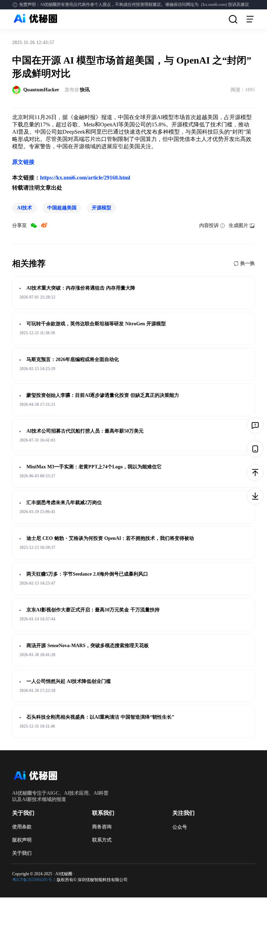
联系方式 (102, 840)
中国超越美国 (61, 207)
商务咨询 (102, 826)
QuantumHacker (41, 89)
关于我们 (22, 853)
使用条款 (22, 826)
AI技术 (24, 207)
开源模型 (101, 207)
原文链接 (23, 162)
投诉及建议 (238, 4)
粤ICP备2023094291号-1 (34, 879)
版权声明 (22, 840)
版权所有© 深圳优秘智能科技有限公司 (92, 879)
